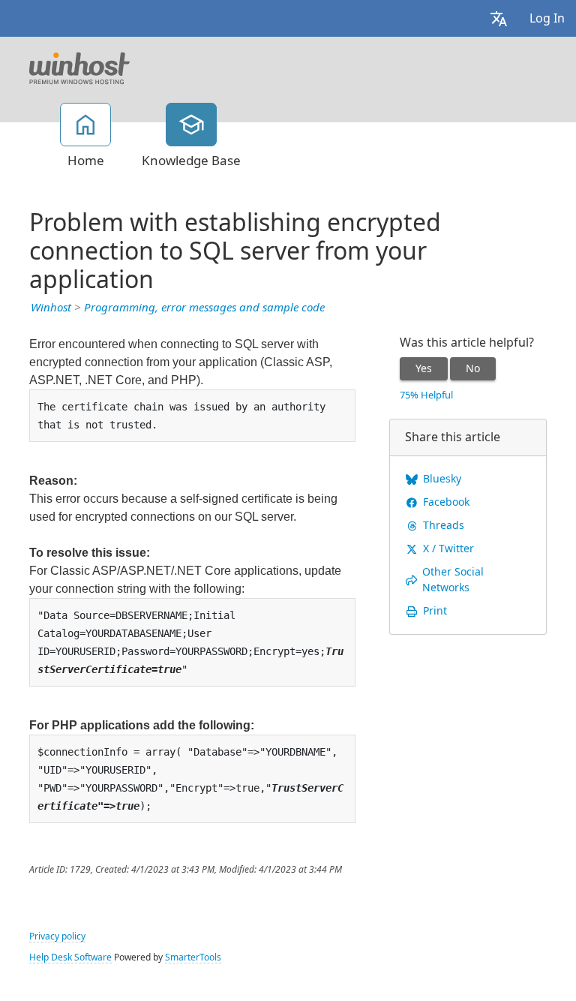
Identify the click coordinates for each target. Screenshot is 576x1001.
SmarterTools (193, 957)
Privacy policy (57, 936)
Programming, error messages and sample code (204, 307)
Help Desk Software (70, 957)
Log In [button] (547, 18)
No (473, 368)
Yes (424, 368)
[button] (499, 18)
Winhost (51, 307)
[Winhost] (79, 67)
